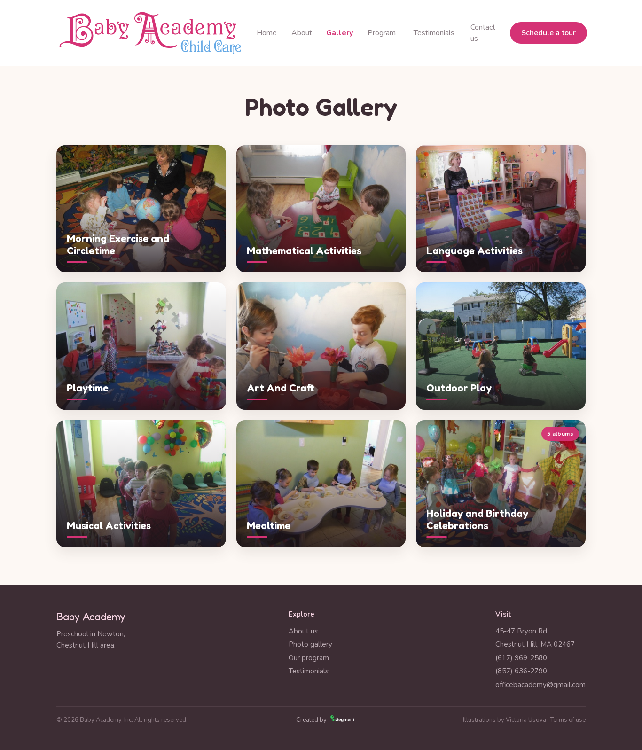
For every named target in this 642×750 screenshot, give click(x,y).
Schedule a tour (548, 33)
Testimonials (434, 33)
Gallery (339, 33)
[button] (141, 208)
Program (382, 33)
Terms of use (568, 720)
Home (267, 33)
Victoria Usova (526, 720)
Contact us (482, 33)
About (301, 33)
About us (303, 631)
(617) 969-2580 (521, 658)
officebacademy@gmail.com (540, 684)
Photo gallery (310, 644)
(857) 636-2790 (521, 671)
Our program (309, 658)
